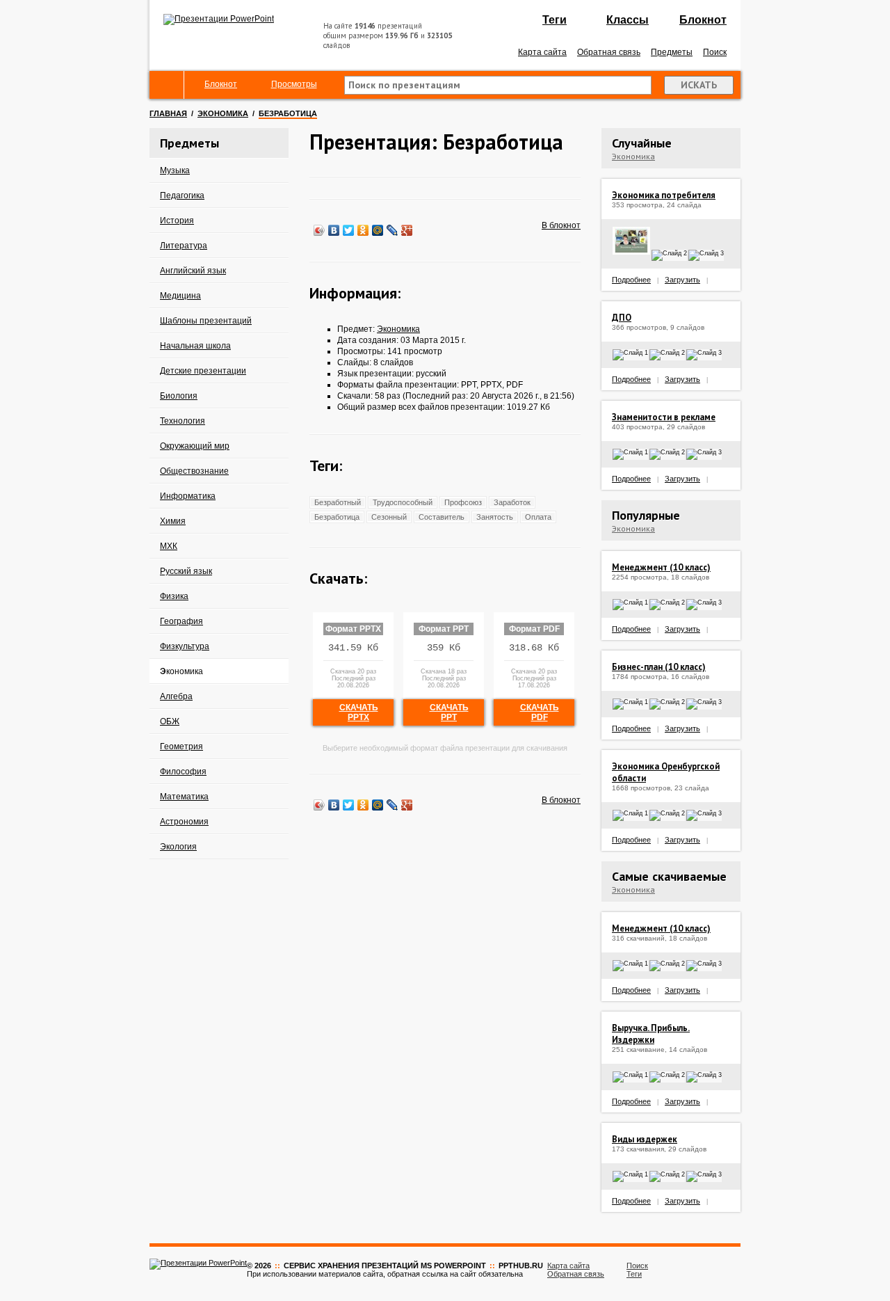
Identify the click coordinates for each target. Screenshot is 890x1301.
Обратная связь (608, 52)
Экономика (222, 113)
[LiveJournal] (392, 230)
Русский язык (186, 571)
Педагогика (182, 195)
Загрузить (682, 280)
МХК (168, 546)
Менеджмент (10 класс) (661, 567)
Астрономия (184, 822)
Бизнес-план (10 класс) (659, 667)
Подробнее (631, 280)
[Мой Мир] (378, 230)
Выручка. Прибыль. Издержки (651, 1034)
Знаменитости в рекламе (663, 417)
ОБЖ (169, 721)
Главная (168, 113)
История (177, 220)
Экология (178, 847)
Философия (183, 771)
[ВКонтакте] (334, 230)
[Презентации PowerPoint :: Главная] (218, 19)
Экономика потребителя (663, 195)
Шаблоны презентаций (206, 321)
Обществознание (194, 471)
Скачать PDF (539, 712)
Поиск (715, 52)
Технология (182, 421)
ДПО (621, 318)
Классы (627, 20)
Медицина (180, 296)
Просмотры (294, 84)
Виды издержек (644, 1139)
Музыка (175, 170)
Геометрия (181, 746)
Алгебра (176, 696)
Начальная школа (195, 346)
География (181, 621)
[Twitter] (348, 230)
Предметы (672, 52)
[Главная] (166, 85)
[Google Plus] (407, 230)
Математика (184, 796)
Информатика (188, 496)
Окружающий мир (194, 446)
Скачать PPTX (358, 712)
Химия (173, 521)
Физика (174, 596)
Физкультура (184, 646)
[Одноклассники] (363, 230)
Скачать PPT (449, 712)
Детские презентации (203, 371)
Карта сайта (542, 52)
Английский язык (193, 271)
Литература (183, 245)
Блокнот (703, 20)
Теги (554, 20)
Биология (178, 396)
